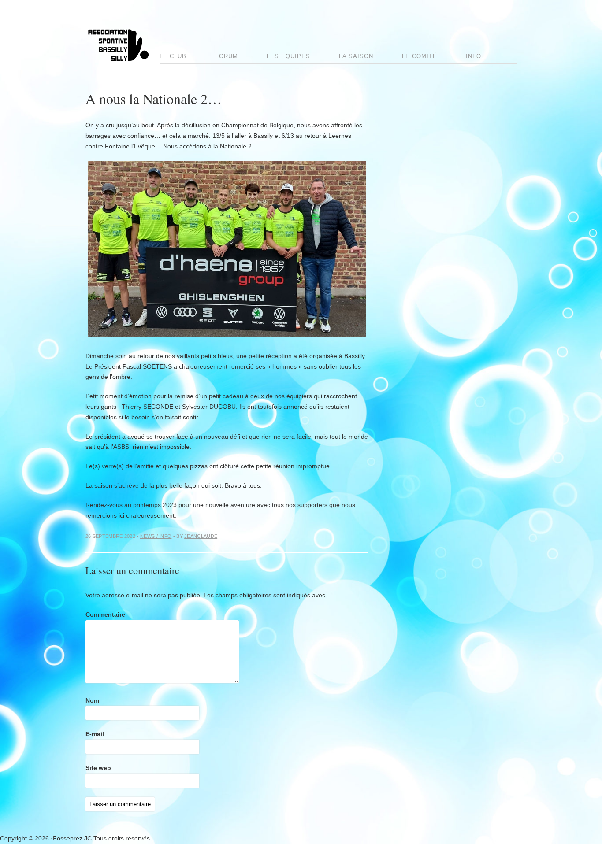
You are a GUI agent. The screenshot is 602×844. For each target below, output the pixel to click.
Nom (92, 700)
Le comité (419, 56)
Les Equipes (288, 56)
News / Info (155, 536)
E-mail (94, 733)
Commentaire (105, 614)
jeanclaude (200, 536)
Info (473, 56)
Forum (226, 56)
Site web (98, 767)
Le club (173, 56)
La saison (356, 56)
